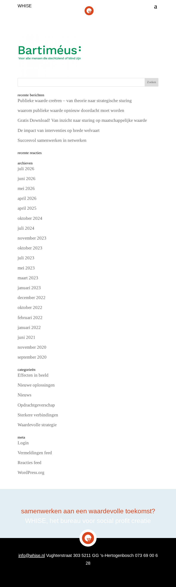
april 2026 (27, 198)
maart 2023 (28, 277)
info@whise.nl (31, 555)
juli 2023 (26, 257)
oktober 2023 (30, 248)
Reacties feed (29, 462)
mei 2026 (26, 188)
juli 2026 (26, 168)
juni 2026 (26, 178)
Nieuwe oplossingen (36, 385)
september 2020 (32, 357)
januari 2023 (29, 287)
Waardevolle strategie (37, 424)
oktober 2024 (30, 218)
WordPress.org (31, 472)
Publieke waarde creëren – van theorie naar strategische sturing (75, 100)
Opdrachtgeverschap (36, 405)
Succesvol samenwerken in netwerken (52, 140)
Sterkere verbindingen (38, 414)
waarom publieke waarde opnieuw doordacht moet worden (71, 110)
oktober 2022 (30, 307)
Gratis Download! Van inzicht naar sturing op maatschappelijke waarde (82, 120)
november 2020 (32, 347)
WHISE (25, 5)
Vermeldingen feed (35, 452)
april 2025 (27, 208)
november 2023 (32, 238)
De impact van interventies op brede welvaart (59, 130)
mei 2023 (26, 268)
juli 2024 (26, 228)
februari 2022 (30, 317)
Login (23, 442)
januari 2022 (29, 327)
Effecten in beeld (33, 375)
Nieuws (24, 394)
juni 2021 (26, 337)
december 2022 (32, 297)
